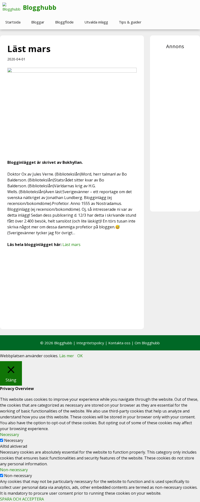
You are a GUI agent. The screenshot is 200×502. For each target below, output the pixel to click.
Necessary (13, 440)
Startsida (12, 22)
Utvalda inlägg (96, 22)
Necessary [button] (9, 434)
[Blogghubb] (12, 7)
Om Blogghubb (147, 342)
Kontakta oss (119, 342)
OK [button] (80, 355)
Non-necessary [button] (14, 469)
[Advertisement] (72, 287)
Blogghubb (39, 7)
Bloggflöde (64, 22)
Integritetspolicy (90, 342)
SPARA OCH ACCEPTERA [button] (22, 499)
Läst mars (71, 244)
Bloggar (37, 22)
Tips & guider (130, 22)
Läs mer (66, 355)
